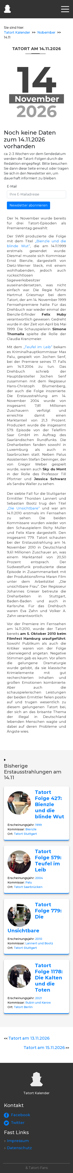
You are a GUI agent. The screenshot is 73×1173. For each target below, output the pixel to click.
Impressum (18, 1141)
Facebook (20, 1115)
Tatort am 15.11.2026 (44, 1047)
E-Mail (12, 186)
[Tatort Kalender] (7, 8)
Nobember (46, 32)
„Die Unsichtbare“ (23, 508)
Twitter (18, 1122)
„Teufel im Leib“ (38, 347)
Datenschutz (19, 1148)
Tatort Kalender (17, 32)
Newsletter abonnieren (28, 205)
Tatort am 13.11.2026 (28, 1038)
